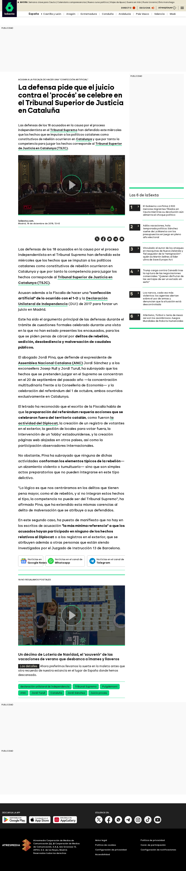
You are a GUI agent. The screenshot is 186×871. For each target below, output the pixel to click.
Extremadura (88, 13)
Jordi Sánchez (76, 692)
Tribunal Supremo (86, 686)
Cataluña (108, 13)
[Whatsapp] (118, 822)
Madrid (174, 13)
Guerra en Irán (134, 2)
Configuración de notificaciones (158, 849)
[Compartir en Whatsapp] (109, 240)
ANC (23, 692)
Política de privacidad (153, 840)
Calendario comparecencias (71, 2)
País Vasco (142, 13)
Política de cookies (105, 845)
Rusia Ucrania (150, 2)
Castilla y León (52, 13)
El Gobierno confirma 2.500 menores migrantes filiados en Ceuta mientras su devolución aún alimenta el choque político (163, 210)
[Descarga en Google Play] (14, 822)
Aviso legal (101, 840)
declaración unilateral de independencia (44, 686)
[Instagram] (138, 822)
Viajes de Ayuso (117, 2)
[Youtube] (157, 822)
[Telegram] (128, 822)
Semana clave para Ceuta (42, 2)
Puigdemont (110, 686)
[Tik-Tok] (148, 822)
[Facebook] (108, 822)
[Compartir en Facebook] (103, 240)
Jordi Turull (38, 692)
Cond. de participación (153, 845)
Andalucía (125, 13)
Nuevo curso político (98, 2)
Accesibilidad (102, 854)
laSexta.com (25, 221)
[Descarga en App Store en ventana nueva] (40, 822)
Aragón (70, 13)
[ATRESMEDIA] (15, 847)
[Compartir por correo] (122, 240)
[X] (97, 240)
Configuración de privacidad (111, 849)
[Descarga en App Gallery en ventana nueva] (65, 822)
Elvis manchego (166, 2)
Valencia (159, 13)
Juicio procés (99, 692)
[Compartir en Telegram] (116, 240)
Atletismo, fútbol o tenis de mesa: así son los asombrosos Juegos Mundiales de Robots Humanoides (163, 318)
